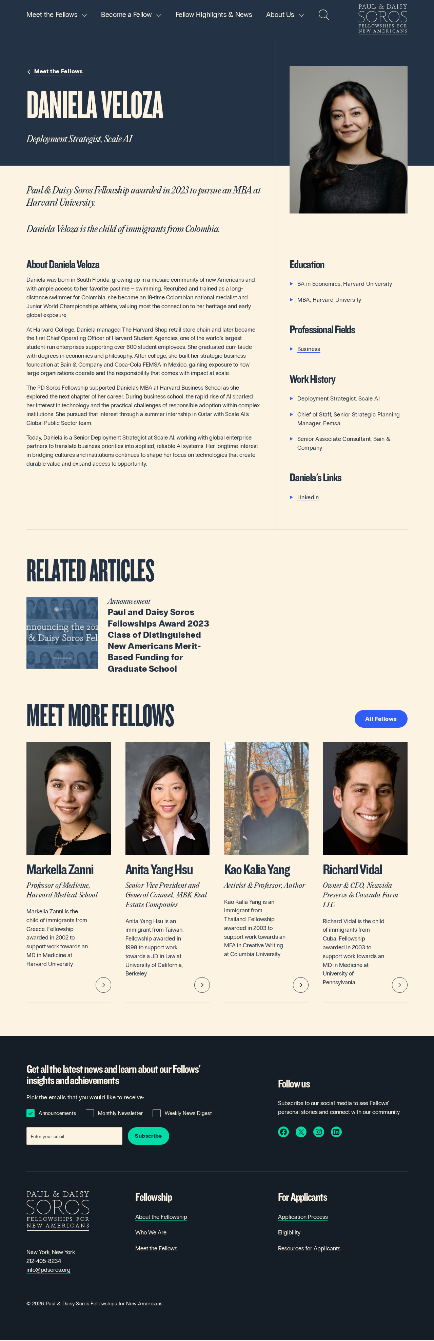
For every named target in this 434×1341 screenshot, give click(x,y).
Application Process (303, 1217)
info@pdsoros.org (48, 1269)
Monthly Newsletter (120, 1113)
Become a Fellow (126, 15)
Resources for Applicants (309, 1248)
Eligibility (289, 1232)
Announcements (57, 1113)
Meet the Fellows (51, 15)
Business (308, 349)
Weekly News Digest (188, 1113)
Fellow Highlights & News (214, 15)
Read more (118, 635)
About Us (280, 15)
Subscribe (148, 1136)
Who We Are (150, 1232)
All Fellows (381, 719)
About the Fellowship (161, 1217)
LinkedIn (308, 497)
